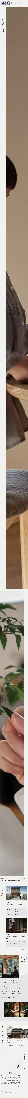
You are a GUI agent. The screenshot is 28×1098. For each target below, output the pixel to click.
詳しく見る (17, 1086)
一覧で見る (24, 878)
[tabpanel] (17, 1034)
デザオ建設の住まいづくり (10, 997)
